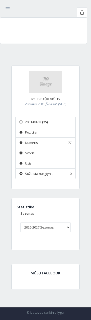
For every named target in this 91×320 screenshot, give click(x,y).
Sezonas (27, 213)
